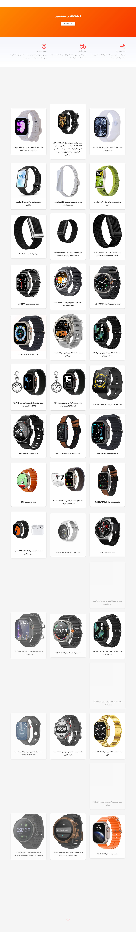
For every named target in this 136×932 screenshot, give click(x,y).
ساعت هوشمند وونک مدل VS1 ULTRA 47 (107, 304)
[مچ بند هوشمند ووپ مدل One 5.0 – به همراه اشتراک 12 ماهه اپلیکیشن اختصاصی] (107, 215)
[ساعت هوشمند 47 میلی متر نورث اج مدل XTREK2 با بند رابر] (68, 563)
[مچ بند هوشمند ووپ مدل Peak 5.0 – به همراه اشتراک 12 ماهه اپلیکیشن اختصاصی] (68, 215)
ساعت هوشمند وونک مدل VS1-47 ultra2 (68, 653)
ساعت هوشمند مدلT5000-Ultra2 (107, 453)
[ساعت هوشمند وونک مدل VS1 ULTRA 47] (107, 266)
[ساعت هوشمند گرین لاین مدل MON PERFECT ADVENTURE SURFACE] (68, 265)
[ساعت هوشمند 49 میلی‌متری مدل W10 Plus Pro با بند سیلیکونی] (107, 110)
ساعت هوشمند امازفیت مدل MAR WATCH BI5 (107, 405)
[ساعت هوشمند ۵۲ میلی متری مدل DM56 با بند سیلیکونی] (68, 315)
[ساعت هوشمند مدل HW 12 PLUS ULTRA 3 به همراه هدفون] (28, 513)
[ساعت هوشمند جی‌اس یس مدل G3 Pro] (68, 515)
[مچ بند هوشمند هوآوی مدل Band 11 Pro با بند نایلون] (107, 164)
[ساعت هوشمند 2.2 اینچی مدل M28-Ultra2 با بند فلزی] (107, 714)
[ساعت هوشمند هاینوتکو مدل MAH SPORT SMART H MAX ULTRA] (107, 866)
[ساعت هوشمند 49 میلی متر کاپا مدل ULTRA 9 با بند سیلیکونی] (28, 614)
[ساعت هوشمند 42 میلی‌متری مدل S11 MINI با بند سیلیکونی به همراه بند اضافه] (28, 110)
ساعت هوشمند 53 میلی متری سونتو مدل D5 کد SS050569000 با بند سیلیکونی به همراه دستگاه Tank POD (28, 906)
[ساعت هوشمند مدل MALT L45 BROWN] (68, 416)
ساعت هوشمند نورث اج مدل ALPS (68, 804)
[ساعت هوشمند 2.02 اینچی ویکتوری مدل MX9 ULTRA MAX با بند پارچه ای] (68, 365)
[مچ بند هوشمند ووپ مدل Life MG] (28, 216)
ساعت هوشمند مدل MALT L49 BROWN (107, 502)
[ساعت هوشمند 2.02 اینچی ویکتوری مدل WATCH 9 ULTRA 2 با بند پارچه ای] (28, 365)
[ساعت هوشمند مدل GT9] (28, 464)
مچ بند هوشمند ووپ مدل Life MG (28, 254)
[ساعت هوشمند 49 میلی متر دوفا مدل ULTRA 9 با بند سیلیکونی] (107, 614)
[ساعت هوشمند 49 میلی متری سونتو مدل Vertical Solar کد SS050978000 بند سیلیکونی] (28, 815)
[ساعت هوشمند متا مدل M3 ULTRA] (28, 266)
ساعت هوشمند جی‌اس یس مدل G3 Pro (68, 552)
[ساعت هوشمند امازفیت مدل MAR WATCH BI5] (107, 367)
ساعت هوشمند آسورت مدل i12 (28, 453)
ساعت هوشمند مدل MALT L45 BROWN (68, 453)
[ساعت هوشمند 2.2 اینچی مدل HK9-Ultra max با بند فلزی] (107, 764)
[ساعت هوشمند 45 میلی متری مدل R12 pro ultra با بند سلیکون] (68, 714)
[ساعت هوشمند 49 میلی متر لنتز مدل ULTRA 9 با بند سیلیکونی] (107, 563)
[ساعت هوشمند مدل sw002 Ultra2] (107, 816)
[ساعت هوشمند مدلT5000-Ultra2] (107, 416)
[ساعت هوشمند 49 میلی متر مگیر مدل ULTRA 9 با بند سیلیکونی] (107, 664)
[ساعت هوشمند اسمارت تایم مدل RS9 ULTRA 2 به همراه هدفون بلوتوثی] (68, 463)
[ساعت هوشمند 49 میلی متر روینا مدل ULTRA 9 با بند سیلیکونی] (28, 563)
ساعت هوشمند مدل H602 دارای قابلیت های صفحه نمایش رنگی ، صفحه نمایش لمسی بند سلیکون (68, 906)
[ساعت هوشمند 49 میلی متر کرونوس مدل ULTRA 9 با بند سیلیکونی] (107, 315)
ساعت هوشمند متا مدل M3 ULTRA (28, 304)
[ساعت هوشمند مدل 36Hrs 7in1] (28, 317)
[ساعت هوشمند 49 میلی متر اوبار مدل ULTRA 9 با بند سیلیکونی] (68, 664)
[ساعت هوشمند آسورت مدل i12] (28, 416)
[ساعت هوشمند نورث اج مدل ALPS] (68, 766)
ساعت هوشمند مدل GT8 (107, 552)
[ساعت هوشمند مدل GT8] (107, 515)
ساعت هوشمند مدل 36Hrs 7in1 (28, 354)
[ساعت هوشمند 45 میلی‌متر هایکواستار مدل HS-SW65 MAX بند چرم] (28, 664)
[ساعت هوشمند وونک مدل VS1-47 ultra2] (68, 615)
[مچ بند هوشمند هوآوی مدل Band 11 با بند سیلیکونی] (28, 164)
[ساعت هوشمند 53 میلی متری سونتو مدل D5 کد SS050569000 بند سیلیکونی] (68, 815)
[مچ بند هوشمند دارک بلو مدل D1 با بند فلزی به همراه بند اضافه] (68, 164)
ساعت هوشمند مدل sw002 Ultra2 (107, 854)
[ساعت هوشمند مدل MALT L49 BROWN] (107, 464)
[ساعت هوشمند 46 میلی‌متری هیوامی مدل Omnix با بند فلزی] (28, 764)
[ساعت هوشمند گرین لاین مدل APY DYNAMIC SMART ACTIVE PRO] (28, 714)
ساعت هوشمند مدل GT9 (28, 502)
